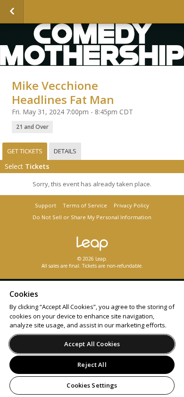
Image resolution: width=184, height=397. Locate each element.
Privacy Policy (131, 205)
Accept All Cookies (92, 344)
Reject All (91, 364)
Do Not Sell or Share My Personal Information (92, 217)
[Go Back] (12, 12)
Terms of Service (85, 205)
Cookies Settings (92, 385)
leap (92, 244)
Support (45, 205)
